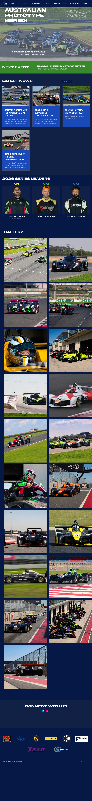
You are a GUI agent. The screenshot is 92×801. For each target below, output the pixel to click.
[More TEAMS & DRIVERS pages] (65, 3)
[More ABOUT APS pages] (78, 3)
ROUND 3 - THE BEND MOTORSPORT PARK (61, 66)
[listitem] (25, 260)
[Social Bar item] (43, 711)
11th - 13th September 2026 (52, 69)
